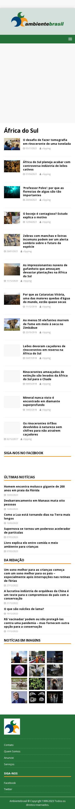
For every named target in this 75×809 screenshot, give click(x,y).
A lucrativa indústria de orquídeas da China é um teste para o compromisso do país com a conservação (36, 594)
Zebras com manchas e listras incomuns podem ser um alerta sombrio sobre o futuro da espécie (45, 241)
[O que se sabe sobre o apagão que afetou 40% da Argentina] (55, 697)
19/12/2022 (12, 613)
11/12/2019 (31, 306)
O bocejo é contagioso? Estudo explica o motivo (45, 215)
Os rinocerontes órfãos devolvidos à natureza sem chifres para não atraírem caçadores (42, 428)
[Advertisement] (37, 83)
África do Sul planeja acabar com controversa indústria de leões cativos (46, 165)
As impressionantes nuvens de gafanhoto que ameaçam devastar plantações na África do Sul (45, 270)
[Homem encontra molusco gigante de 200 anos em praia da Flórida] (19, 657)
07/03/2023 (12, 537)
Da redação (14, 560)
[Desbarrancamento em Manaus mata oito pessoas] (37, 657)
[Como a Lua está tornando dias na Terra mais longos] (55, 657)
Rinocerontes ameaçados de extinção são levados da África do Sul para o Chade (45, 375)
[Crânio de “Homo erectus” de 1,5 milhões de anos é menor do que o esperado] (37, 697)
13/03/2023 (12, 494)
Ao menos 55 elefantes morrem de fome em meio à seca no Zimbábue (46, 323)
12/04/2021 (31, 221)
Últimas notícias (19, 477)
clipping (46, 148)
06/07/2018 (31, 357)
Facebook (10, 783)
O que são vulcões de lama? (24, 609)
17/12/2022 (12, 631)
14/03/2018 (31, 409)
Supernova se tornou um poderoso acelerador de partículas (37, 530)
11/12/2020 (12, 280)
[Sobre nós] (12, 727)
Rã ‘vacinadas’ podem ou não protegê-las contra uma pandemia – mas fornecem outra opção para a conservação (36, 622)
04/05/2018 (31, 383)
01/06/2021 (31, 174)
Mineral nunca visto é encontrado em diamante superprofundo (41, 401)
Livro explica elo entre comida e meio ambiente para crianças (31, 544)
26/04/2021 (31, 199)
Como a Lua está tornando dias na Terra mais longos (37, 516)
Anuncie (9, 758)
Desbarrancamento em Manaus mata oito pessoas (34, 502)
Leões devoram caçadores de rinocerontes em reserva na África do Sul (44, 349)
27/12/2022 (12, 585)
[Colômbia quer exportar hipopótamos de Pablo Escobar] (19, 684)
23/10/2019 (31, 332)
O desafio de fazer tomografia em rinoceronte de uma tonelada (47, 141)
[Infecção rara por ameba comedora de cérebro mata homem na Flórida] (37, 684)
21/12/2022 (12, 603)
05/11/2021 (31, 148)
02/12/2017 (12, 438)
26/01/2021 (12, 251)
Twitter (8, 789)
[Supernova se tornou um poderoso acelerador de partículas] (19, 670)
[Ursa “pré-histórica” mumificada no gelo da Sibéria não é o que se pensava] (55, 670)
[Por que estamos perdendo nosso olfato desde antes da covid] (55, 684)
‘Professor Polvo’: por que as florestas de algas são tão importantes (43, 191)
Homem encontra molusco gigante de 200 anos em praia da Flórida (34, 488)
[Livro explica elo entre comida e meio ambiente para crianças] (37, 670)
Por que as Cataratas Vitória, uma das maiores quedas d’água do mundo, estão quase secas (46, 298)
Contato (9, 745)
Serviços (9, 764)
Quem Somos (12, 751)
